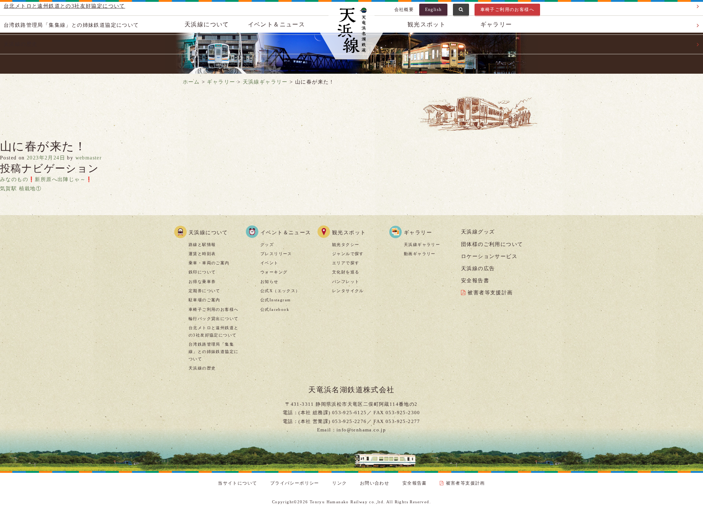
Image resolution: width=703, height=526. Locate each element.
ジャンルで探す (348, 253)
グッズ (267, 244)
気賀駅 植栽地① (20, 188)
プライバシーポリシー (294, 483)
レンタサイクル (348, 290)
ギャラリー (418, 232)
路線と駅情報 (202, 244)
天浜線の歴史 (202, 368)
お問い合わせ (374, 483)
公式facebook (274, 309)
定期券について (204, 290)
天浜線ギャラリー (422, 244)
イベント (269, 263)
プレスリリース (276, 253)
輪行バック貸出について (213, 318)
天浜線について (208, 232)
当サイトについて (237, 483)
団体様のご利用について (492, 244)
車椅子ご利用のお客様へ (213, 309)
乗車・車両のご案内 (209, 263)
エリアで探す (345, 263)
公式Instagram (275, 300)
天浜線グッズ (478, 232)
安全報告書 (475, 280)
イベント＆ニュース (285, 232)
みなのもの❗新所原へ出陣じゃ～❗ (46, 179)
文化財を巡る (345, 272)
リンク (339, 483)
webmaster (88, 158)
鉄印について (202, 272)
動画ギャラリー (420, 253)
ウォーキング (273, 272)
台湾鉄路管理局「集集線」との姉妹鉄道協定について (213, 351)
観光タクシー (345, 244)
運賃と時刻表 (202, 253)
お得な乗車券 (202, 281)
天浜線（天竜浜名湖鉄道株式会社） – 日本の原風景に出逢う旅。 (351, 31)
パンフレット (345, 281)
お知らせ (269, 281)
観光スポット (349, 232)
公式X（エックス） (280, 290)
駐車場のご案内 (204, 300)
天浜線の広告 (478, 268)
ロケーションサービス (489, 256)
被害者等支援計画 (490, 292)
